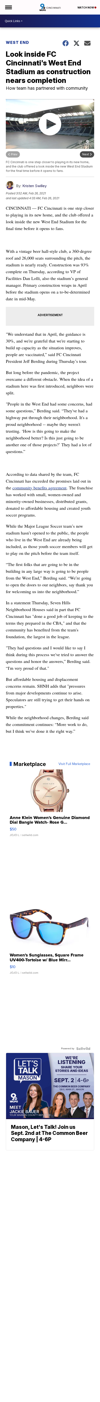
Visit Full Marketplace (74, 764)
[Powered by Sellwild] (83, 1048)
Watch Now (85, 7)
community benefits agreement (39, 488)
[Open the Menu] (8, 7)
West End (17, 42)
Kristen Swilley (34, 185)
